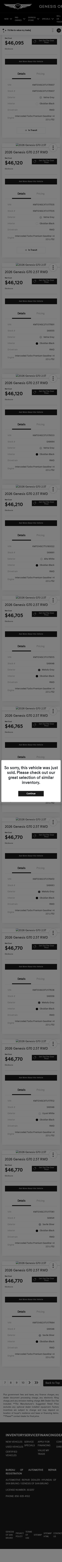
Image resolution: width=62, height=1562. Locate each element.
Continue (31, 793)
